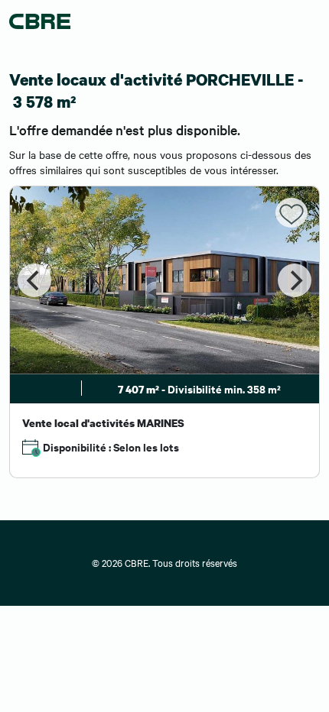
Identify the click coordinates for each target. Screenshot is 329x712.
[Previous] (34, 280)
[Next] (294, 280)
